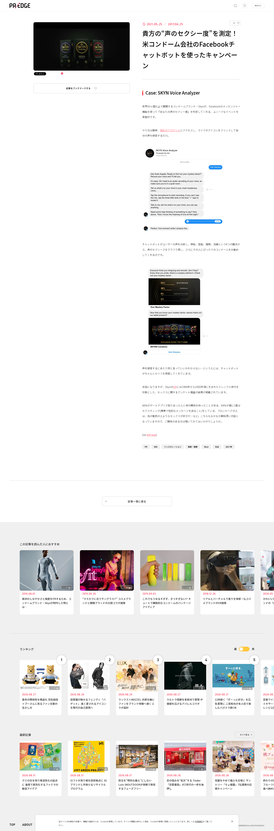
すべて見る (245, 734)
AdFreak (151, 435)
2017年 (229, 446)
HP (175, 387)
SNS (155, 446)
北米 (217, 446)
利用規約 (199, 821)
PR (146, 446)
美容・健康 (192, 446)
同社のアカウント (170, 130)
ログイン (258, 5)
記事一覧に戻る (137, 501)
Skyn (206, 446)
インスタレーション (172, 446)
